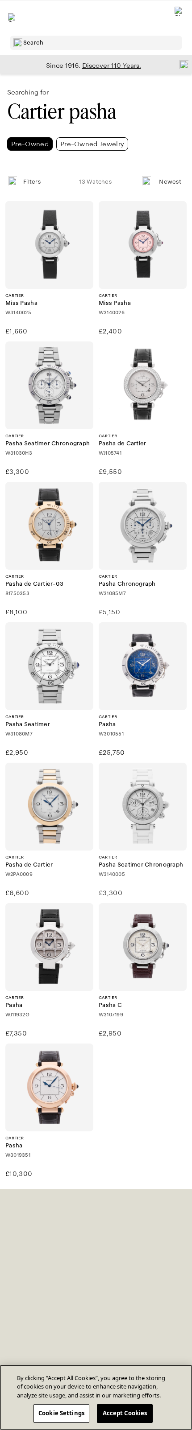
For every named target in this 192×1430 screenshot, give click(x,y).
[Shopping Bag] (179, 18)
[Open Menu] (12, 17)
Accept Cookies (125, 1413)
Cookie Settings (61, 1413)
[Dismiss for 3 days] (181, 64)
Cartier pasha (61, 111)
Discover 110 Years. (111, 65)
